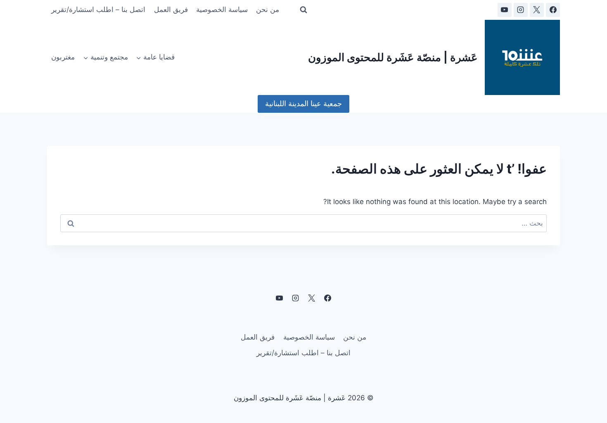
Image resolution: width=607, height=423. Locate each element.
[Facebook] (553, 10)
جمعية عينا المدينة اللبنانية (303, 103)
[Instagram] (521, 10)
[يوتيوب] (505, 10)
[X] (537, 10)
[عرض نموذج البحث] (303, 9)
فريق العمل (171, 9)
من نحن (267, 9)
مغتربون (63, 57)
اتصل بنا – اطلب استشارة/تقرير (98, 9)
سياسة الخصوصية (222, 9)
